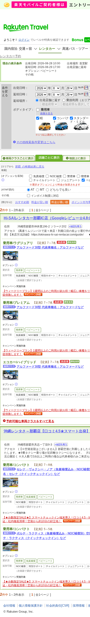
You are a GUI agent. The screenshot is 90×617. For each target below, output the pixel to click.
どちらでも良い (60, 189)
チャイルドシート (44, 180)
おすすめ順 (22, 202)
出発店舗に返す (49, 100)
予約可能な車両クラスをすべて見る (30, 421)
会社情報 (9, 605)
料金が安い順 (39, 202)
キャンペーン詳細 (32, 295)
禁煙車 (71, 176)
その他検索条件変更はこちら (35, 142)
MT (42, 189)
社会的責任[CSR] (57, 605)
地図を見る (75, 226)
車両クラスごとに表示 (18, 158)
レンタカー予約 (10, 56)
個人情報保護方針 (31, 605)
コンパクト (61, 120)
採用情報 (79, 605)
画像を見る (46, 113)
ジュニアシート (70, 180)
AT (32, 189)
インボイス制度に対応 (45, 195)
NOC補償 (56, 176)
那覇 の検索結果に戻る (29, 166)
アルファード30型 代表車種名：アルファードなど (50, 247)
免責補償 (38, 176)
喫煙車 (85, 176)
